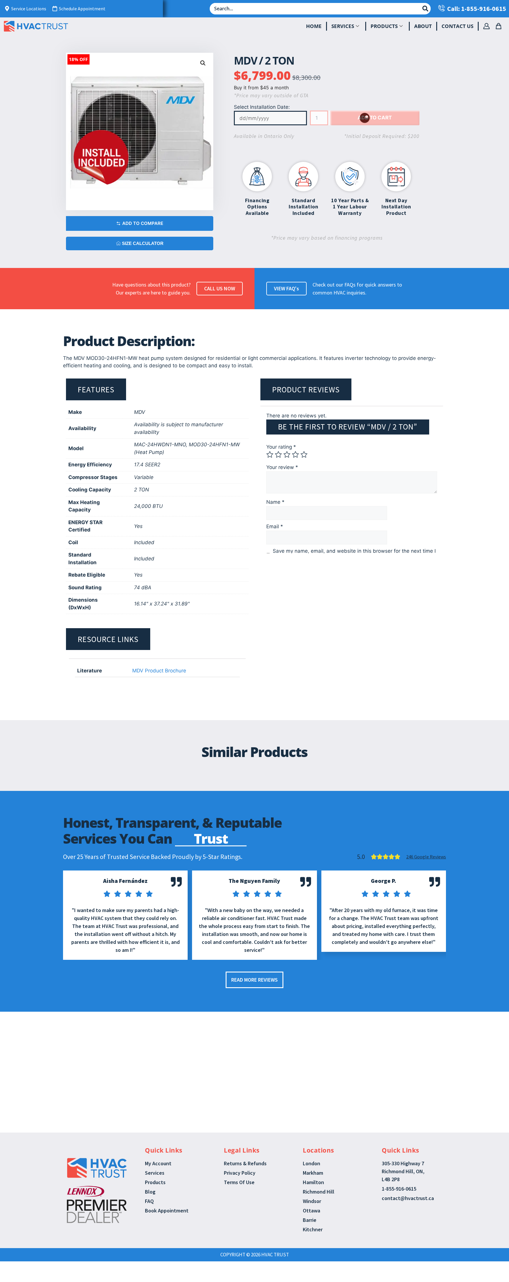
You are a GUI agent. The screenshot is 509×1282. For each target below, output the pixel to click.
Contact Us (457, 26)
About (423, 26)
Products (384, 26)
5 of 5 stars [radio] (304, 454)
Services (342, 26)
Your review (282, 467)
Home (314, 26)
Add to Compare (142, 223)
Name (275, 502)
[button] (203, 63)
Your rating (281, 447)
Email (274, 526)
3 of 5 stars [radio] (286, 454)
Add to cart (375, 118)
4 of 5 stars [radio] (295, 454)
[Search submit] (425, 8)
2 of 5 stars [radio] (278, 454)
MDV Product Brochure (159, 671)
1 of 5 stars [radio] (269, 454)
